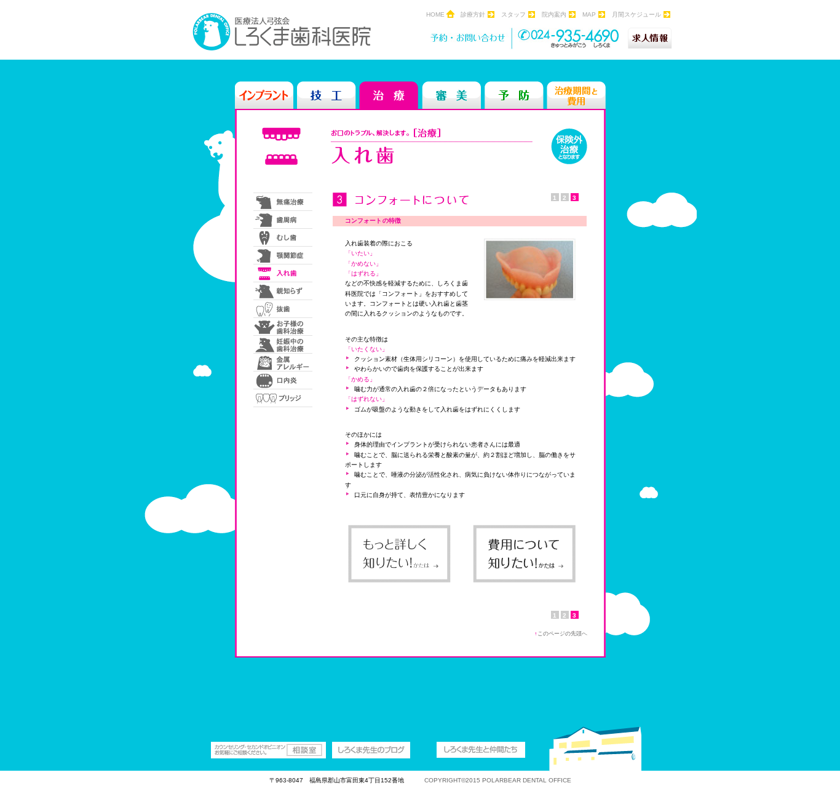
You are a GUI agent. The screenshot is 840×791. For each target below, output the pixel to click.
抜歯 (282, 308)
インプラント (264, 95)
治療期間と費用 (576, 95)
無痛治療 (282, 201)
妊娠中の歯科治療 (282, 344)
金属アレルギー (282, 362)
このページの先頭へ (560, 633)
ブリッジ (284, 398)
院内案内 (554, 14)
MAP (589, 14)
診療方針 (473, 14)
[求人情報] (650, 38)
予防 (514, 95)
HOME (435, 14)
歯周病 (282, 219)
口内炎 (282, 380)
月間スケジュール (636, 14)
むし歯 (282, 237)
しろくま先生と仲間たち (481, 750)
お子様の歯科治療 (282, 326)
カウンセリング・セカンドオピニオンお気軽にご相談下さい (268, 750)
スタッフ (513, 14)
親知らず (282, 291)
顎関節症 (282, 255)
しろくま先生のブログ (371, 750)
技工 (326, 95)
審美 (451, 95)
